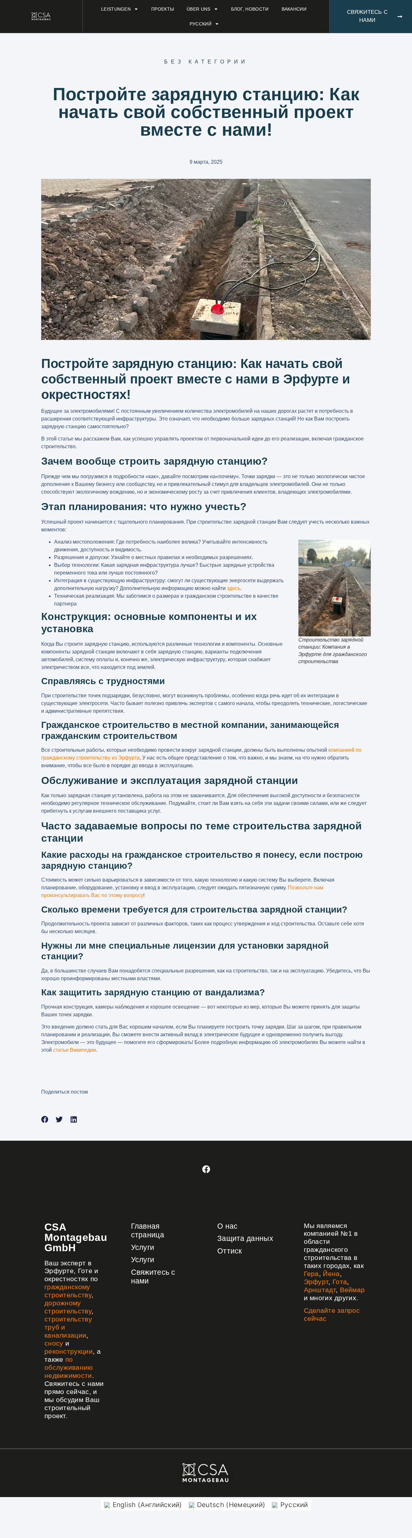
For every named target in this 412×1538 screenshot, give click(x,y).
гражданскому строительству (67, 1291)
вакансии (294, 9)
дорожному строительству (67, 1307)
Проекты (162, 9)
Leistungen (116, 9)
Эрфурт (316, 1281)
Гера (311, 1273)
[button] (45, 1119)
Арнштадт (320, 1289)
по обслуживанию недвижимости (68, 1367)
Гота (339, 1281)
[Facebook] (206, 1169)
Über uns (198, 9)
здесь (233, 588)
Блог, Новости (250, 9)
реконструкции (68, 1351)
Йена (331, 1273)
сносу (53, 1343)
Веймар (352, 1289)
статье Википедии (74, 1050)
